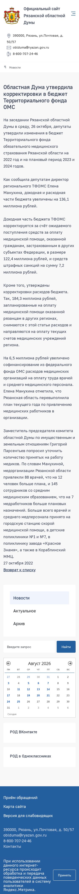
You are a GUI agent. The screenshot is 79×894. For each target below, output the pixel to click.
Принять (64, 875)
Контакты (12, 846)
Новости (21, 597)
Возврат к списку (19, 569)
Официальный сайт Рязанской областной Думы (44, 15)
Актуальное (24, 610)
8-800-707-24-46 (25, 54)
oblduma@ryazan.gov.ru (31, 47)
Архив (19, 623)
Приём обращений (20, 797)
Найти (66, 647)
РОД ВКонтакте (23, 731)
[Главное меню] (72, 14)
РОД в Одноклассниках (30, 756)
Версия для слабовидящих (28, 815)
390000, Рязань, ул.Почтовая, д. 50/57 (38, 829)
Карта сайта (14, 806)
